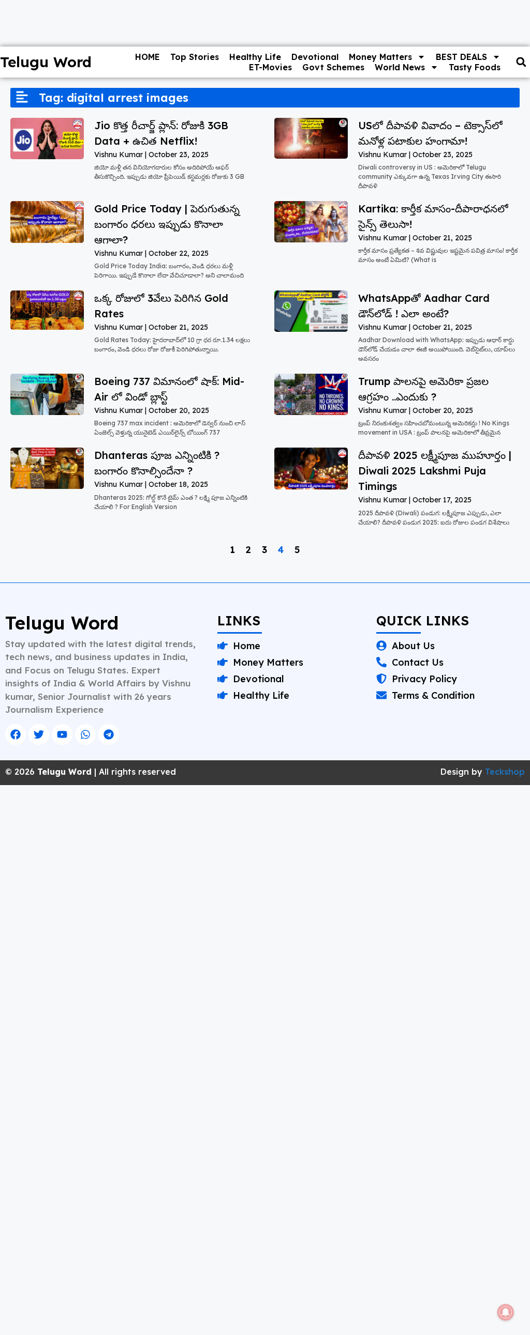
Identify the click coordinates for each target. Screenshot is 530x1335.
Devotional (314, 57)
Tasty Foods (474, 67)
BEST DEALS (461, 57)
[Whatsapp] (85, 734)
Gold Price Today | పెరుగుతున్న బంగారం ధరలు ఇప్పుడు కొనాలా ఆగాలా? (167, 224)
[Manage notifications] (505, 1312)
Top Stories (194, 57)
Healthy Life (255, 57)
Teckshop (505, 771)
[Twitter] (38, 734)
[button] (521, 62)
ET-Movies (270, 67)
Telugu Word (62, 622)
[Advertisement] (265, 861)
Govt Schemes (333, 67)
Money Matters (380, 57)
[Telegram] (108, 734)
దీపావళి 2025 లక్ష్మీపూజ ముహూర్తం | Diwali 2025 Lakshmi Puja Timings (434, 471)
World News (400, 67)
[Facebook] (15, 734)
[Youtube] (62, 734)
